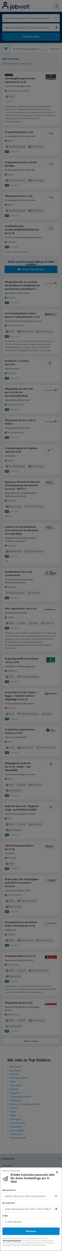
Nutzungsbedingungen (12, 1240)
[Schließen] (57, 1172)
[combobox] (28, 1196)
